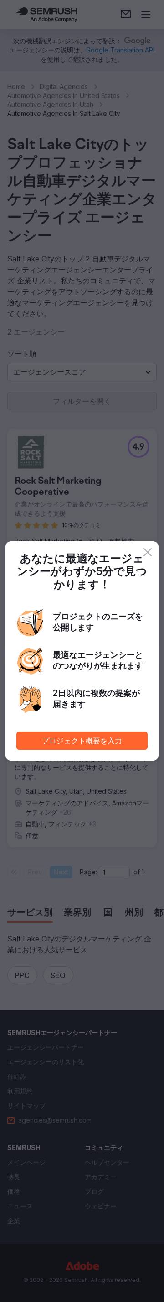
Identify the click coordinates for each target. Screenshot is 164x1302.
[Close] (148, 552)
